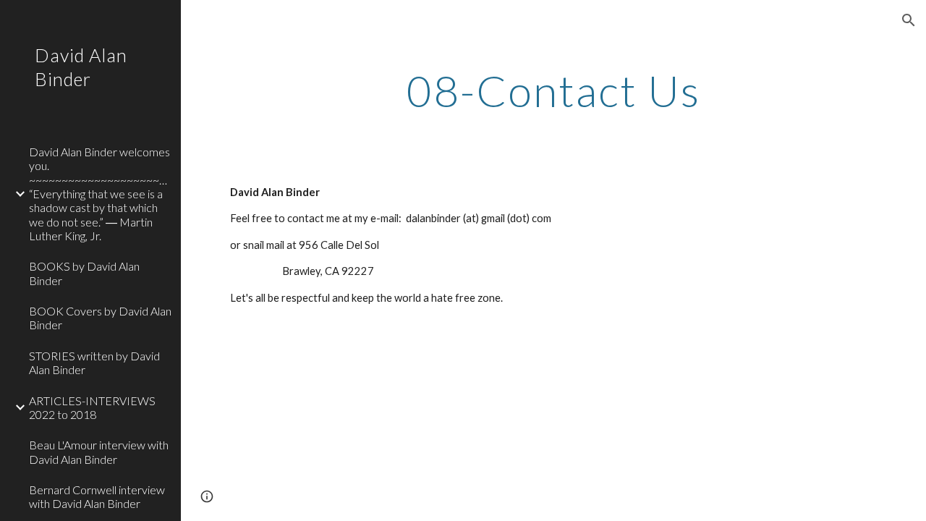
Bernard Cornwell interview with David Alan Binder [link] (97, 496)
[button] (908, 20)
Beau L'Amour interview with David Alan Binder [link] (99, 451)
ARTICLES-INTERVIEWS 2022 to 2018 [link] (92, 407)
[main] (553, 90)
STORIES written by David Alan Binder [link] (94, 362)
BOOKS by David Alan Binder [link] (84, 273)
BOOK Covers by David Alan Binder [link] (100, 317)
